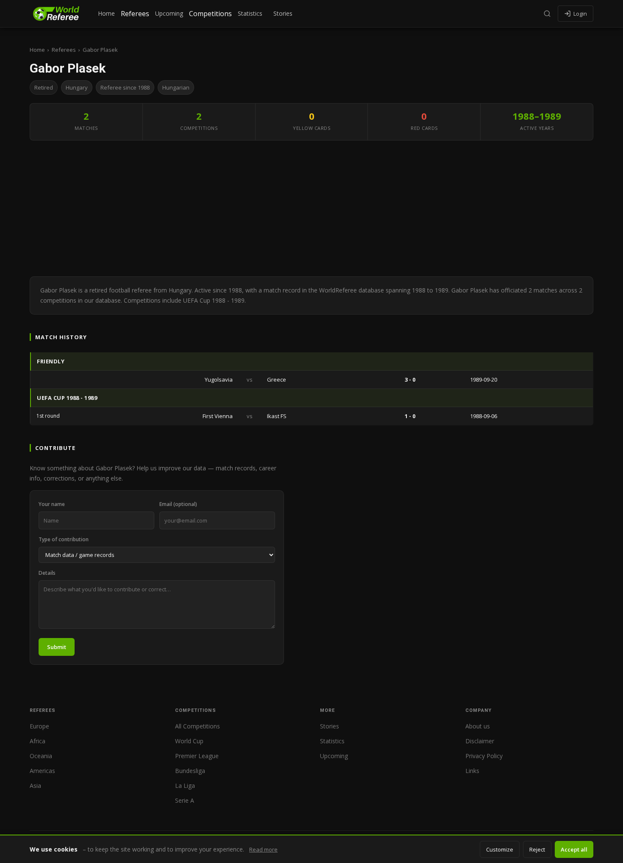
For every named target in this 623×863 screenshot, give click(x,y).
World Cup (189, 741)
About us (477, 726)
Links (472, 771)
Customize (499, 849)
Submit (56, 647)
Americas (42, 771)
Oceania (41, 756)
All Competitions (197, 726)
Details (47, 572)
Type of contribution (64, 539)
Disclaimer (479, 741)
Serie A (184, 800)
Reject (537, 849)
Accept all (574, 849)
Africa (37, 741)
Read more (263, 849)
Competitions (210, 13)
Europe (39, 726)
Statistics (250, 13)
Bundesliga (190, 771)
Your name (52, 504)
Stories (282, 13)
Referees (135, 13)
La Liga (185, 785)
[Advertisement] (311, 208)
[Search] (547, 13)
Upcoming (169, 13)
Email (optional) (178, 504)
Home (106, 13)
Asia (35, 785)
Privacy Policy (484, 756)
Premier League (197, 756)
